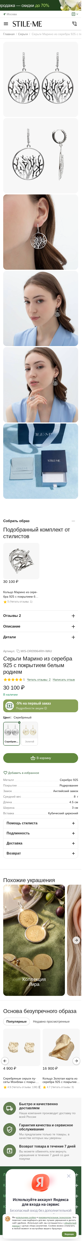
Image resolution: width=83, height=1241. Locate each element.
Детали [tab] (9, 637)
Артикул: (9, 651)
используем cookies (26, 1217)
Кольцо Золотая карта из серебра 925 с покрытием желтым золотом (61, 1080)
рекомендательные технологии (55, 1217)
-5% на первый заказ (33, 703)
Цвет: (7, 717)
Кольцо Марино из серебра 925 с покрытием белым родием (20, 594)
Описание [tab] (11, 626)
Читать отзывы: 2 (39, 679)
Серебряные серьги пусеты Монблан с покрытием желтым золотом (19, 1080)
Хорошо (69, 1234)
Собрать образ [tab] (16, 521)
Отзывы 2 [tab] (12, 616)
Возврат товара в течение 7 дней (47, 1146)
